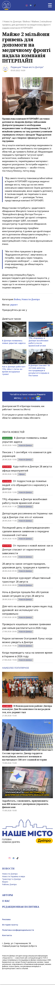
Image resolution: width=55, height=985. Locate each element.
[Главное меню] (50, 5)
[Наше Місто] (6, 5)
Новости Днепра (12, 21)
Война (26, 21)
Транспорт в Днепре (11, 879)
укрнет (14, 304)
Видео (5, 881)
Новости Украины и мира (13, 876)
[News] (31, 5)
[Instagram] (27, 5)
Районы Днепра (9, 884)
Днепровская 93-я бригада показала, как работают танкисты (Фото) (23, 408)
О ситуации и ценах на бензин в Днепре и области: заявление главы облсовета (25, 416)
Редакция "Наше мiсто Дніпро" (27, 67)
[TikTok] (35, 5)
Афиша (21, 474)
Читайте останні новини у (27, 396)
